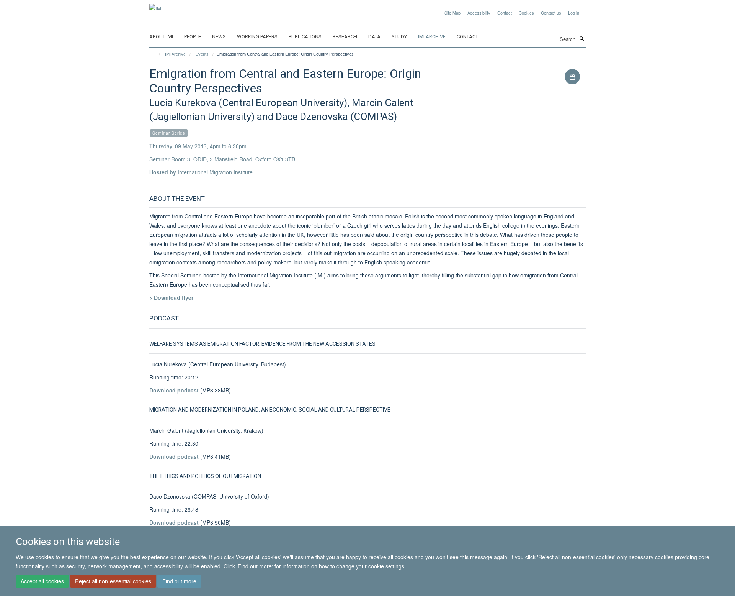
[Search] (581, 38)
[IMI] (156, 5)
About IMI (161, 36)
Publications (305, 36)
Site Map (452, 13)
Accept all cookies (42, 581)
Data (374, 36)
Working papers (257, 36)
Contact (504, 13)
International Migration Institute (215, 172)
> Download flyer (171, 297)
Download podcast (174, 390)
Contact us (551, 13)
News (219, 36)
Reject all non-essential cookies (113, 581)
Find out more (179, 581)
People (192, 36)
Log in (573, 13)
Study (399, 36)
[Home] (156, 54)
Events (202, 54)
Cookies (526, 13)
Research (345, 36)
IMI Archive (432, 36)
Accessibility (478, 13)
